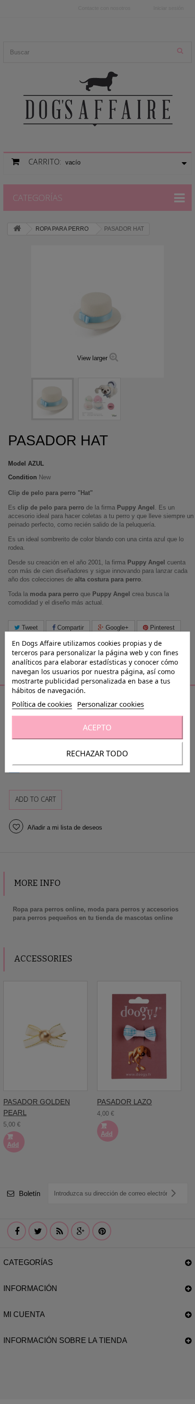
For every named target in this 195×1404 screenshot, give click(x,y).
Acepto (97, 727)
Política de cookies (42, 704)
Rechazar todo (97, 753)
